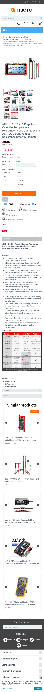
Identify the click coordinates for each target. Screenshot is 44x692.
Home (4, 37)
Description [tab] (8, 239)
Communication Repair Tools (19, 37)
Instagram (25, 640)
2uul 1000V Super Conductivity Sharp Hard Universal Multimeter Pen (22, 480)
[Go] (40, 627)
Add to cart (19, 193)
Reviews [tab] (6, 396)
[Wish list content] (26, 23)
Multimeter (28, 39)
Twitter (37, 640)
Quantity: (5, 164)
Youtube (24, 645)
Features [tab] (7, 390)
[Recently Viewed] (19, 23)
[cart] (40, 23)
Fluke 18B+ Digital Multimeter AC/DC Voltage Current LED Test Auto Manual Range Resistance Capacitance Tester (20, 604)
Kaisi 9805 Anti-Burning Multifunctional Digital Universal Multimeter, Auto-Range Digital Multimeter (21, 440)
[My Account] (33, 23)
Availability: (6, 161)
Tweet (4, 224)
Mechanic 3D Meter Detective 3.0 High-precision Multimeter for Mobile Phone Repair (20, 522)
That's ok (38, 689)
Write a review (7, 144)
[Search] (41, 18)
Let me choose (7, 689)
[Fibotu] (22, 10)
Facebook (11, 640)
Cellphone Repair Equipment (12, 39)
